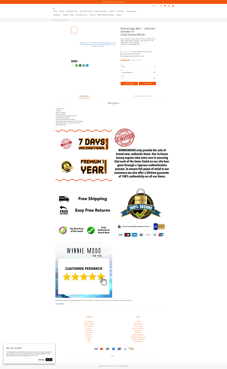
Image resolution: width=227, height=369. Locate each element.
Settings (41, 360)
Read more (34, 355)
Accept (49, 360)
